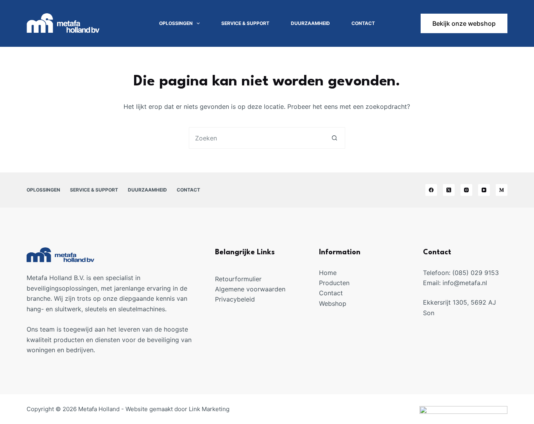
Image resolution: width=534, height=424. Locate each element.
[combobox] (256, 138)
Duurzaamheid (310, 23)
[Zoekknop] (334, 138)
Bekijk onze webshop (464, 23)
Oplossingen (176, 23)
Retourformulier (238, 279)
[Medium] (501, 190)
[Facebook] (431, 190)
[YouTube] (484, 190)
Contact (363, 23)
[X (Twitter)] (449, 190)
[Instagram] (466, 190)
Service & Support (245, 23)
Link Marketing (209, 409)
